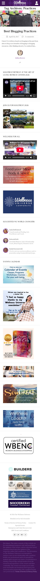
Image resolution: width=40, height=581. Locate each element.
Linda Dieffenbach (15, 230)
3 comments (29, 37)
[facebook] (14, 535)
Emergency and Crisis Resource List (20, 528)
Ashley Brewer (20, 58)
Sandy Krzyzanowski (15, 249)
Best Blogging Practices (20, 31)
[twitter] (18, 535)
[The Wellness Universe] (20, 3)
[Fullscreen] (34, 96)
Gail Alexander (25, 519)
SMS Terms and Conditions (20, 531)
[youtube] (21, 535)
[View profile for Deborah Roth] (6, 241)
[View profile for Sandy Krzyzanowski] (6, 250)
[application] (20, 88)
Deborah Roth (13, 239)
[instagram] (25, 535)
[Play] (6, 96)
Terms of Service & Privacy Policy (15, 523)
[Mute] (31, 96)
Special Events (20, 525)
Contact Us (32, 523)
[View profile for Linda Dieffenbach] (6, 231)
